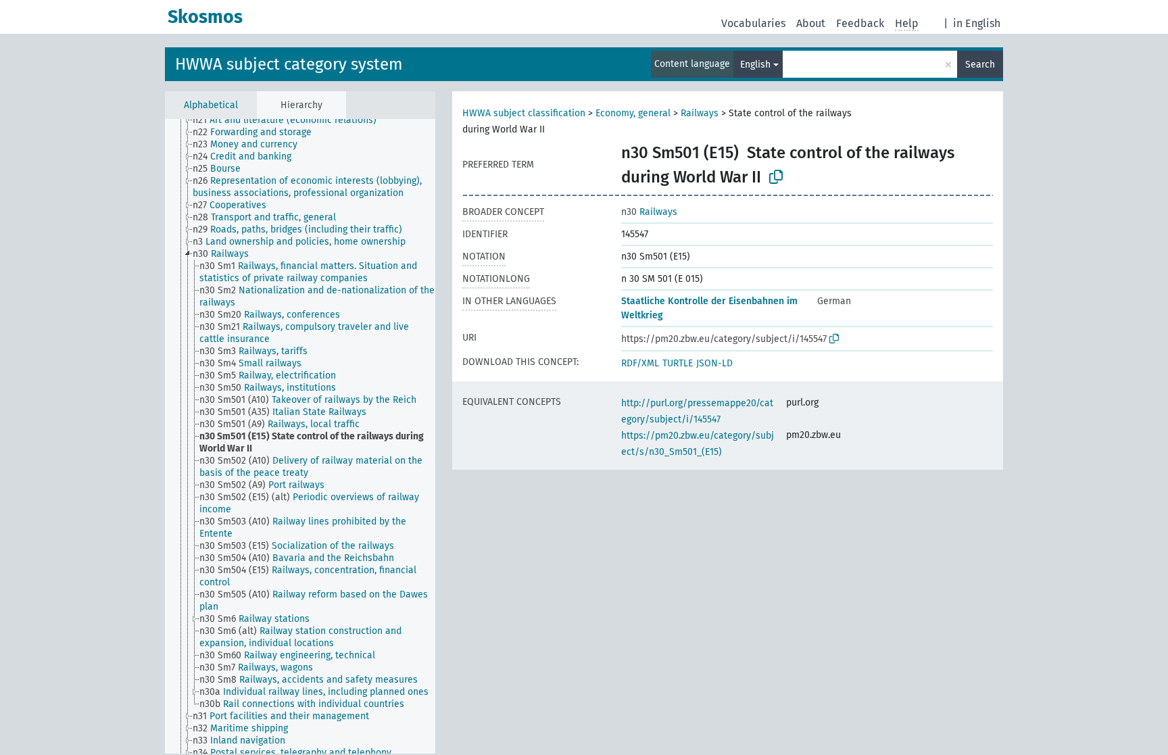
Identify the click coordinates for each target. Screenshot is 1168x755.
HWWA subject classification (523, 113)
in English (976, 23)
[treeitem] (290, 120)
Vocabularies (753, 23)
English (755, 64)
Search (980, 64)
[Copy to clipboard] (776, 177)
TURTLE (677, 363)
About (810, 23)
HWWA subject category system (289, 64)
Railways (700, 113)
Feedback (860, 23)
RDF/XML (640, 363)
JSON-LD (714, 363)
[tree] (300, 436)
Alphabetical (211, 105)
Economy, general (633, 113)
